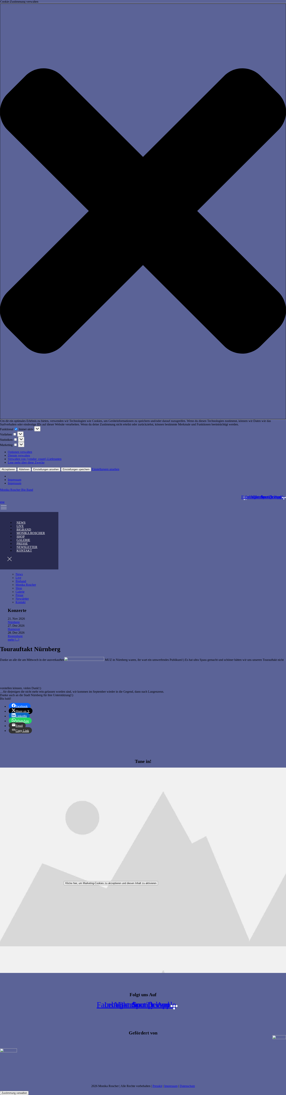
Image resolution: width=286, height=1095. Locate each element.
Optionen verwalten (20, 452)
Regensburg (15, 636)
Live (18, 577)
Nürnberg (14, 622)
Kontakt (24, 550)
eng (2, 502)
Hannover (14, 629)
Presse (19, 595)
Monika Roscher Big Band (16, 489)
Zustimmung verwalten (14, 1093)
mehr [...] (13, 639)
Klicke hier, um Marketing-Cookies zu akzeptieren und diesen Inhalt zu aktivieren (110, 883)
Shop (19, 588)
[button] (143, 211)
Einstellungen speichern (76, 469)
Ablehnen (24, 469)
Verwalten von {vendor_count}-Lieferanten (34, 459)
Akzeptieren (8, 469)
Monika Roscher (31, 533)
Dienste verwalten (19, 455)
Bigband (21, 581)
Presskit (157, 1086)
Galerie (20, 591)
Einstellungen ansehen (46, 469)
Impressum (14, 479)
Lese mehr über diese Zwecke (26, 462)
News (19, 574)
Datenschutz (187, 1086)
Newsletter (22, 598)
